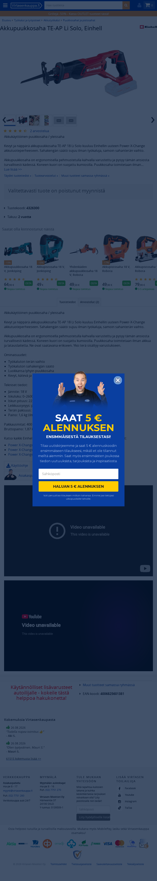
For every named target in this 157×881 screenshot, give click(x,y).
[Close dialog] (117, 380)
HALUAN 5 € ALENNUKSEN (78, 486)
